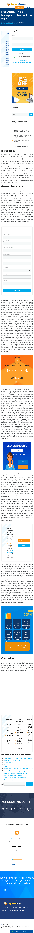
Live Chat (23, 461)
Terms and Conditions (7, 926)
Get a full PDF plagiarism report (17, 635)
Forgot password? (22, 60)
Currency (5, 280)
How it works (6, 907)
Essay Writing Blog (7, 914)
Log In (22, 49)
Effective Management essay (11, 780)
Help (23, 545)
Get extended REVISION (8, 624)
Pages (4, 260)
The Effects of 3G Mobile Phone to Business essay (17, 758)
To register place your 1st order (22, 62)
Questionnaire (14, 838)
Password (14, 41)
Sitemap (12, 928)
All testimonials (17, 864)
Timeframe (5, 267)
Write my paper (23, 540)
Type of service (6, 234)
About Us (14, 907)
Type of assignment (7, 241)
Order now (19, 7)
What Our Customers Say (17, 824)
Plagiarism (27, 914)
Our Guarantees (23, 907)
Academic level (6, 254)
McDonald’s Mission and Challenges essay (15, 773)
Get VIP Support (26, 635)
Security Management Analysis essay (14, 771)
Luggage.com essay (9, 762)
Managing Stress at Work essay (12, 775)
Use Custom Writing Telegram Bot (18, 890)
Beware (22, 910)
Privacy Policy (17, 926)
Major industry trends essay (11, 760)
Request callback (17, 451)
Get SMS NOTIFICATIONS (17, 624)
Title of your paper (8, 247)
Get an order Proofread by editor (26, 624)
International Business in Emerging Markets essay (18, 768)
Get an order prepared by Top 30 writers (8, 635)
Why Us (4, 910)
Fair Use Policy (5, 928)
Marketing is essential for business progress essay (16, 765)
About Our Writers (13, 910)
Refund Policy (25, 926)
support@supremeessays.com (17, 454)
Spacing (5, 274)
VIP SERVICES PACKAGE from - (17, 646)
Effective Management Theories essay (14, 777)
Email (13, 35)
